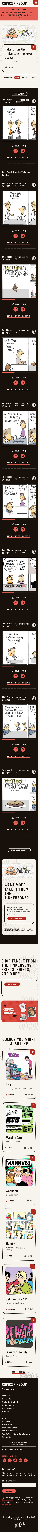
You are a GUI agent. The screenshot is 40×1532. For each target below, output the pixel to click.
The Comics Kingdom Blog (11, 1402)
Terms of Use (6, 1437)
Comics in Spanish (8, 1405)
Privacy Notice (8, 1504)
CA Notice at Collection (10, 1431)
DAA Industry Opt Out (9, 1427)
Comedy (11, 1095)
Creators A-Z (6, 1399)
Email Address (9, 1481)
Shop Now (12, 984)
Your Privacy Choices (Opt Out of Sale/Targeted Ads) (19, 1443)
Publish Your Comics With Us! (12, 1449)
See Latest (21, 94)
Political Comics (8, 1408)
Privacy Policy (7, 1424)
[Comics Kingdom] (14, 1384)
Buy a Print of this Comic (18, 157)
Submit (9, 1491)
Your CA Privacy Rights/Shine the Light (16, 1434)
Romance (11, 1309)
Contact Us (6, 1421)
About (4, 1418)
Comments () (20, 146)
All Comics (5, 1411)
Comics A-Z (6, 1396)
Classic (10, 1256)
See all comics (18, 1372)
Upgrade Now (16, 918)
